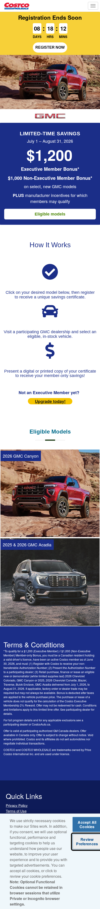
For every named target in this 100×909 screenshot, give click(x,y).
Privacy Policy (17, 805)
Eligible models (50, 214)
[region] (50, 861)
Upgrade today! (50, 401)
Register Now (50, 47)
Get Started (50, 526)
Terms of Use (16, 810)
